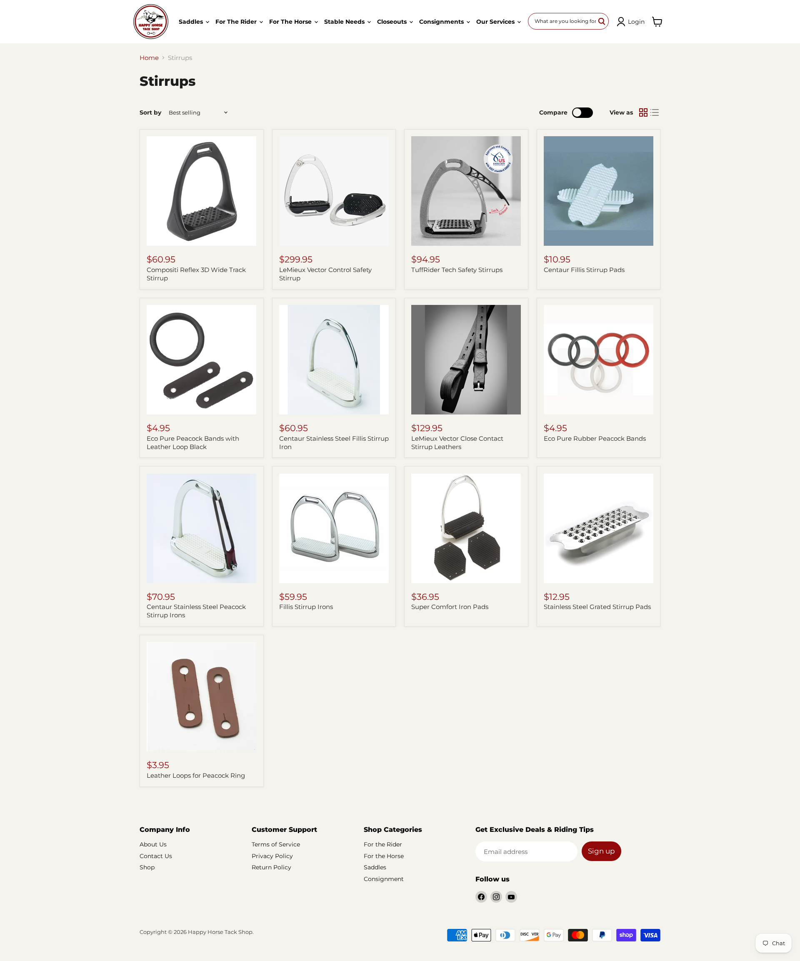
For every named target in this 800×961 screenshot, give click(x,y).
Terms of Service (276, 844)
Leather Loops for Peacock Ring (196, 775)
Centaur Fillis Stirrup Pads (584, 270)
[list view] (655, 112)
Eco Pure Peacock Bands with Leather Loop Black (193, 442)
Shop (147, 867)
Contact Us (156, 856)
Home (149, 57)
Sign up (601, 851)
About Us (153, 844)
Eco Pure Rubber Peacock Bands (595, 438)
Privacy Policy (272, 856)
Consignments (442, 21)
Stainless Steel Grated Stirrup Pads (597, 607)
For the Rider (236, 21)
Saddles (192, 21)
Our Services (496, 21)
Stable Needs (345, 21)
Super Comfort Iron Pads (449, 607)
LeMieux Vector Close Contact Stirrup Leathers (457, 442)
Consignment (384, 879)
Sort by (150, 112)
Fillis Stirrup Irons (306, 607)
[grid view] (643, 112)
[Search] (602, 21)
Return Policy (271, 867)
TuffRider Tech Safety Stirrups (456, 270)
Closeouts (392, 21)
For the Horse (291, 21)
